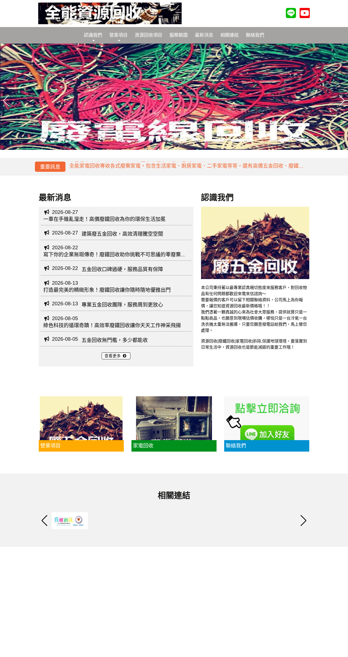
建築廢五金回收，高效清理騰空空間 (122, 234)
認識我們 (93, 35)
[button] (342, 100)
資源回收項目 (148, 35)
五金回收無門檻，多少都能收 (115, 340)
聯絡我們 (255, 35)
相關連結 (229, 35)
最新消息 (204, 35)
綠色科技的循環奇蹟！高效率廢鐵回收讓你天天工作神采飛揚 (112, 325)
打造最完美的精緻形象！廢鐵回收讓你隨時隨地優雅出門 (107, 290)
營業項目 (118, 35)
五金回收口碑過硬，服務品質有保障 (122, 269)
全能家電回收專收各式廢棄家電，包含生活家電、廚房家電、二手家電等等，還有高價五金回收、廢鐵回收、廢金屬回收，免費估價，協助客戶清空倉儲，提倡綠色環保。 (186, 168)
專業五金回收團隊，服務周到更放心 (122, 305)
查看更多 (113, 356)
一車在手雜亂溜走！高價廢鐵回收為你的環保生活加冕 (104, 219)
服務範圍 (178, 35)
